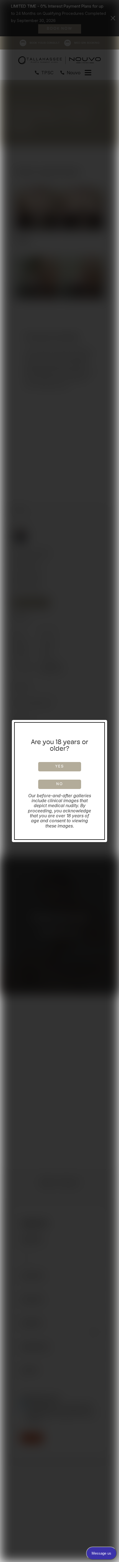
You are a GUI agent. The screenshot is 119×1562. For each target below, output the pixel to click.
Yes (59, 766)
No (59, 784)
